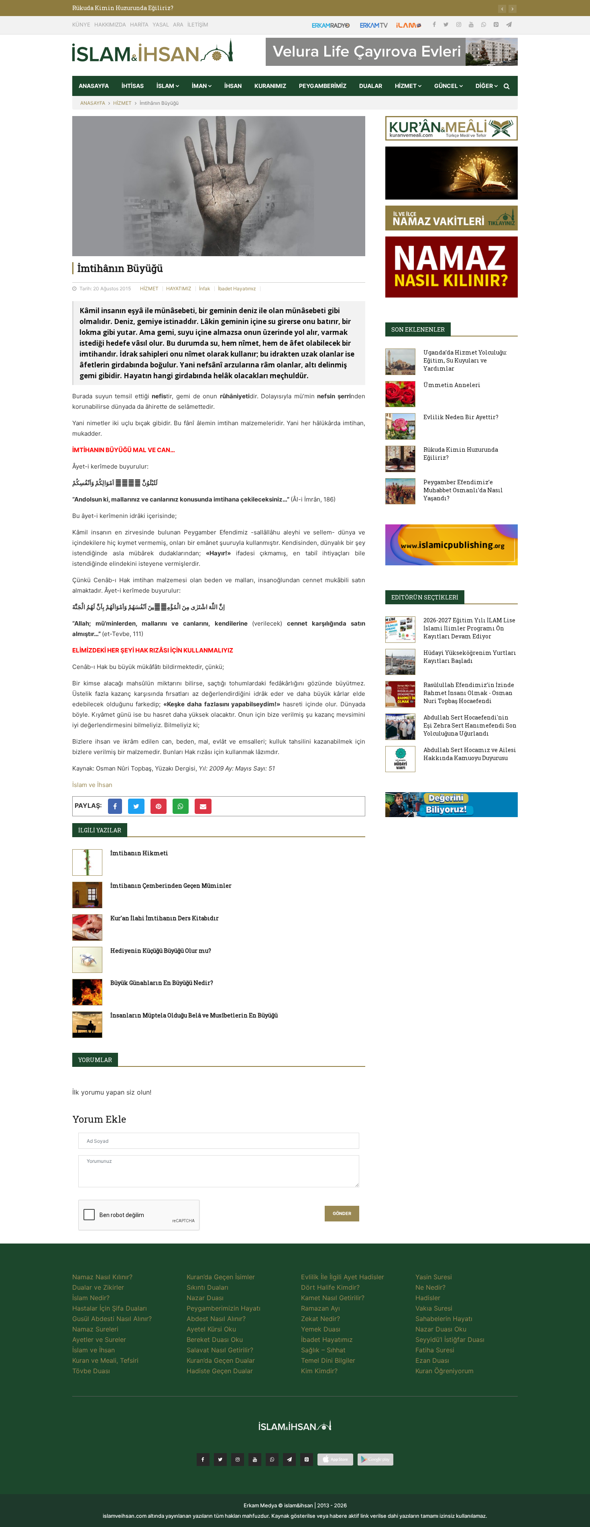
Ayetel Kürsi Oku (211, 1329)
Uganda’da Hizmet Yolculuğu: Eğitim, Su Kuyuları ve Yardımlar (465, 360)
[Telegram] (509, 24)
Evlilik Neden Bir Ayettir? (460, 417)
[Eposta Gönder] (203, 806)
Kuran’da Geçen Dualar (221, 1360)
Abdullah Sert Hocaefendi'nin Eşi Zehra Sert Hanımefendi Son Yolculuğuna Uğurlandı (470, 725)
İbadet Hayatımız (237, 288)
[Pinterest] (497, 24)
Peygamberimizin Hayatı (223, 1308)
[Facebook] (435, 24)
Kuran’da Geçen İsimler (221, 1277)
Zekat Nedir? (320, 1319)
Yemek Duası (320, 1329)
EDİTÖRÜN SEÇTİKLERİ (424, 597)
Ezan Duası (432, 1360)
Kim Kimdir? (319, 1371)
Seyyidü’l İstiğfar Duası (449, 1339)
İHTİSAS (133, 85)
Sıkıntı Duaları (207, 1287)
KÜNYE (81, 24)
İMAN (200, 85)
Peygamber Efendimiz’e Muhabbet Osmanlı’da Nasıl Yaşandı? (463, 490)
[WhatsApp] (484, 24)
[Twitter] (447, 24)
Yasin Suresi (433, 1277)
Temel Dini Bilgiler (328, 1360)
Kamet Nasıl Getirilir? (332, 1298)
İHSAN (233, 85)
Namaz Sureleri (95, 1329)
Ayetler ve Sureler (99, 1339)
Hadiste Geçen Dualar (220, 1371)
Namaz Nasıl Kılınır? (102, 1277)
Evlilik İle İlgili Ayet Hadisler (342, 1277)
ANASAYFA (94, 85)
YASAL (161, 24)
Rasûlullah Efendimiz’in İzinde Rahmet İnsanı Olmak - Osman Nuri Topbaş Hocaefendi (468, 693)
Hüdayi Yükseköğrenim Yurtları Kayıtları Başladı (469, 657)
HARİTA (139, 24)
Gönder (342, 1213)
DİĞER (485, 85)
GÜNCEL (446, 85)
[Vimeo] (289, 1459)
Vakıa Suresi (433, 1308)
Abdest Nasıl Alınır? (216, 1319)
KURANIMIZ (270, 85)
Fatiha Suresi (434, 1350)
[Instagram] (459, 24)
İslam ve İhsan (92, 785)
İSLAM (166, 85)
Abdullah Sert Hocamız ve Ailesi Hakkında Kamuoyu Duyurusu (469, 754)
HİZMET (406, 85)
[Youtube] (472, 24)
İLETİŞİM (197, 24)
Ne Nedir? (430, 1287)
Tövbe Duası (91, 1371)
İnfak (204, 288)
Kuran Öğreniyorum (444, 1371)
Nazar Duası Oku (440, 1329)
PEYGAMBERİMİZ (322, 85)
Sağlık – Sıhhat (323, 1350)
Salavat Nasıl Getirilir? (220, 1350)
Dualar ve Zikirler (98, 1287)
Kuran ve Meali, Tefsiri (105, 1360)
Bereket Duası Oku (215, 1339)
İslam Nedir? (91, 1298)
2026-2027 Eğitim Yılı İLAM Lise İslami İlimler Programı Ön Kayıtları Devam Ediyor (469, 628)
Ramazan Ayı (320, 1308)
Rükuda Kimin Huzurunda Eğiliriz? (122, 8)
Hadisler (427, 1298)
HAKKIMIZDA (110, 24)
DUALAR (370, 85)
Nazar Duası (205, 1298)
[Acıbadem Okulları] (451, 807)
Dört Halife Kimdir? (330, 1287)
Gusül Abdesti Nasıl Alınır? (112, 1319)
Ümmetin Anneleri (451, 385)
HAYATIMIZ (178, 288)
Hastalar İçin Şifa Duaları (109, 1308)
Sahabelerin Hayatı (443, 1319)
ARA (178, 24)
